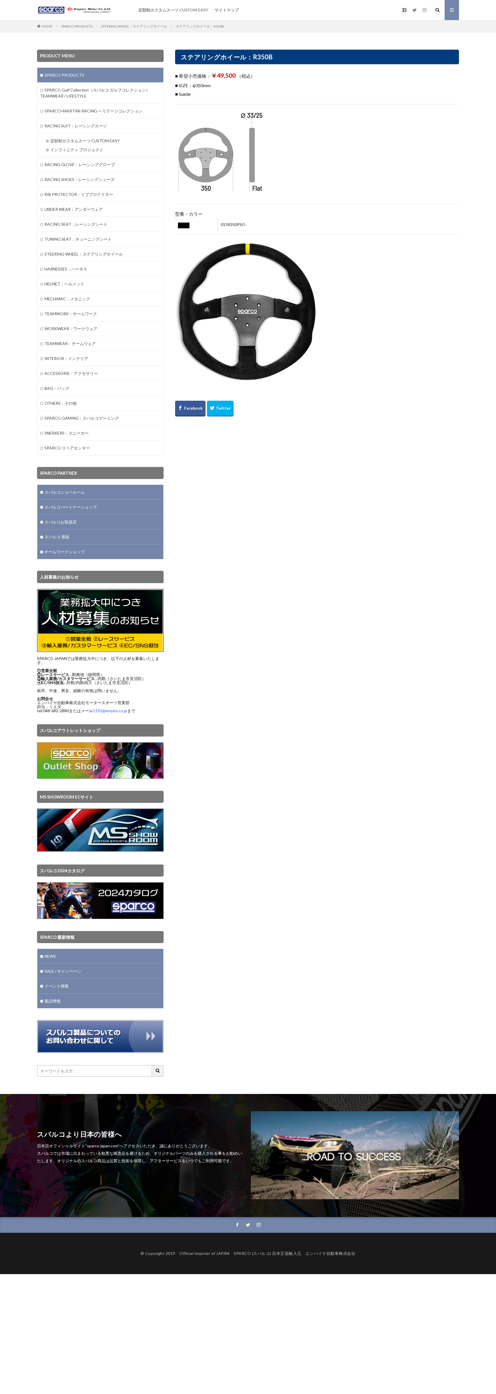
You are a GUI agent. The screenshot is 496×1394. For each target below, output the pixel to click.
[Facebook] (190, 408)
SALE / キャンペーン (62, 971)
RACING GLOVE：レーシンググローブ (79, 164)
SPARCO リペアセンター (67, 447)
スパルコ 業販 (56, 536)
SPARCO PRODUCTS (76, 26)
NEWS (50, 956)
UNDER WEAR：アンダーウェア (73, 209)
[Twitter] (220, 408)
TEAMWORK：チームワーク (70, 313)
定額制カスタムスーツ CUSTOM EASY (173, 9)
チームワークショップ (64, 551)
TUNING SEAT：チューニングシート (78, 239)
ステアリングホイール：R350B (200, 26)
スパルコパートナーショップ (70, 507)
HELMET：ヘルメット (64, 283)
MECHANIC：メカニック (67, 298)
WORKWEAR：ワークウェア (70, 328)
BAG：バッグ (56, 388)
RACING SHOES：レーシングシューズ (79, 179)
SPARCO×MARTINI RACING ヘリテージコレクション (93, 110)
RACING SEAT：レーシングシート (75, 224)
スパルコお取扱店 (60, 521)
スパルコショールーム (64, 492)
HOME (47, 26)
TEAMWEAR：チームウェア (70, 343)
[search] (158, 1071)
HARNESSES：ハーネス (65, 268)
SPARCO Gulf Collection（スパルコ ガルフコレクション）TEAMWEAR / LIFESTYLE (95, 92)
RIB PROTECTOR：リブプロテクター (78, 194)
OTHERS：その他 (60, 403)
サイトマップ (227, 9)
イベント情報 (56, 986)
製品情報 (52, 1000)
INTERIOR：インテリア (66, 358)
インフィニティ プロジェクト (76, 149)
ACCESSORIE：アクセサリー (71, 373)
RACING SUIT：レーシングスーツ (75, 125)
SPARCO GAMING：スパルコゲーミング (81, 418)
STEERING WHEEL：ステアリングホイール (134, 26)
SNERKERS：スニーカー (66, 433)
